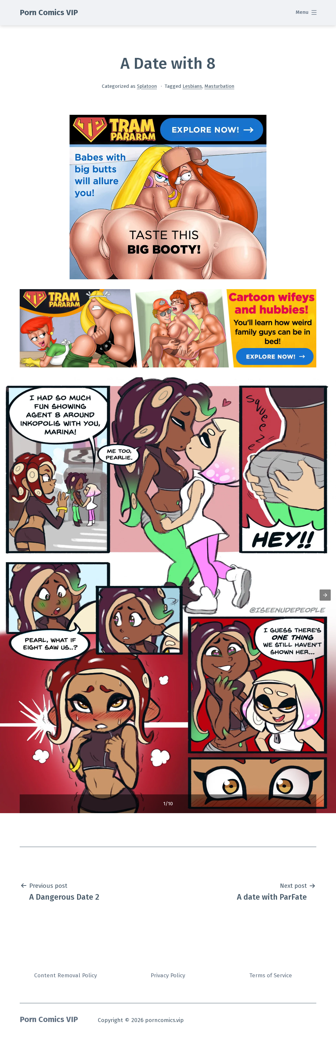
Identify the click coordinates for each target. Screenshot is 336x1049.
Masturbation (219, 86)
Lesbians (192, 86)
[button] (325, 595)
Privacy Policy (168, 975)
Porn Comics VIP (49, 12)
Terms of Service (270, 975)
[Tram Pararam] (168, 196)
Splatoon (147, 86)
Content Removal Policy (65, 975)
